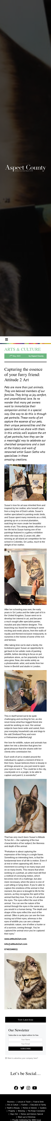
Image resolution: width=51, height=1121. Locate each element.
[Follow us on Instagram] (28, 1088)
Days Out (14, 1114)
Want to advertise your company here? (22, 1058)
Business (11, 1102)
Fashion (24, 1105)
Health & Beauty (13, 1108)
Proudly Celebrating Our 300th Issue (26, 1120)
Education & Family (38, 1105)
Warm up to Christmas (26, 1117)
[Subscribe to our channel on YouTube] (34, 1088)
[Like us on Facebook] (16, 1088)
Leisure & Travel (24, 1102)
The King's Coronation (36, 1111)
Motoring (21, 1111)
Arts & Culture (12, 1105)
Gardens (43, 1108)
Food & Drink (38, 1102)
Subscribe (25, 1049)
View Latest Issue (25, 1019)
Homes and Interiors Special (32, 1114)
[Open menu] (6, 339)
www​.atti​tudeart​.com (15, 939)
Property (11, 1111)
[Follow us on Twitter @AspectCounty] (22, 1088)
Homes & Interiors (30, 1108)
